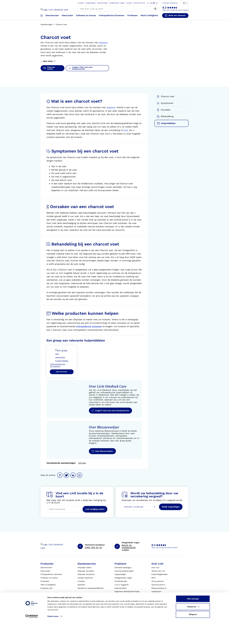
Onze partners (157, 581)
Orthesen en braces (86, 15)
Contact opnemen (85, 578)
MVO (153, 578)
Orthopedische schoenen (51, 574)
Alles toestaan (193, 599)
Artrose (82, 463)
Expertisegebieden (159, 574)
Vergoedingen (91, 3)
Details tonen (53, 616)
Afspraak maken (85, 567)
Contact (129, 3)
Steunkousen (52, 15)
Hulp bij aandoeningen (124, 571)
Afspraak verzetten (86, 571)
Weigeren (193, 614)
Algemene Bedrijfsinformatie (126, 591)
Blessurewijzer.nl (158, 588)
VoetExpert (156, 591)
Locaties (81, 3)
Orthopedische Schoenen (111, 15)
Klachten (81, 585)
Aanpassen (191, 606)
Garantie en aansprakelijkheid (90, 588)
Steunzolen (67, 15)
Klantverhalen (120, 588)
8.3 (164, 7)
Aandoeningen (102, 3)
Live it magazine (121, 585)
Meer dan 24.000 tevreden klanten (175, 10)
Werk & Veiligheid (149, 15)
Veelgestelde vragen (117, 3)
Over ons (155, 567)
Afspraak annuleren (86, 574)
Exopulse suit (46, 588)
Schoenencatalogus (122, 567)
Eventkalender (120, 581)
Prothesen (132, 15)
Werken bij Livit (139, 3)
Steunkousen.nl (158, 585)
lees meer (48, 61)
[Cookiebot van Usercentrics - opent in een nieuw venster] (31, 616)
